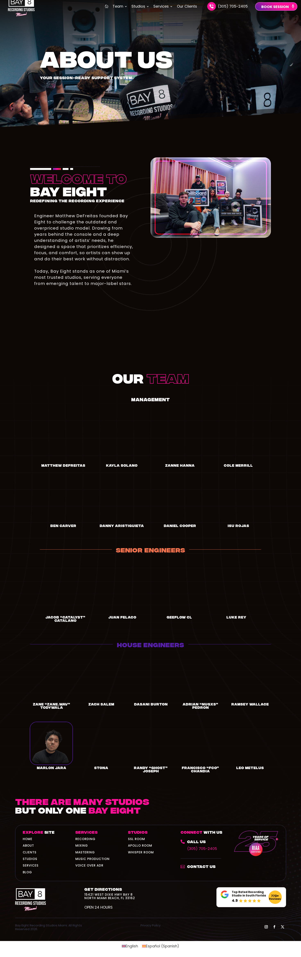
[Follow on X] (282, 927)
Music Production (92, 859)
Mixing (81, 845)
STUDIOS (30, 859)
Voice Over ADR (89, 865)
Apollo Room (140, 845)
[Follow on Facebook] (274, 927)
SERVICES (30, 865)
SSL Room (136, 839)
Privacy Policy (150, 925)
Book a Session (257, 810)
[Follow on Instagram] (266, 927)
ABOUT (28, 845)
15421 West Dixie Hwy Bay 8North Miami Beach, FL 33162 (109, 896)
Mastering (85, 852)
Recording (85, 839)
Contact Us (201, 866)
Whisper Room (141, 852)
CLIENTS (29, 852)
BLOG (27, 872)
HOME (27, 839)
